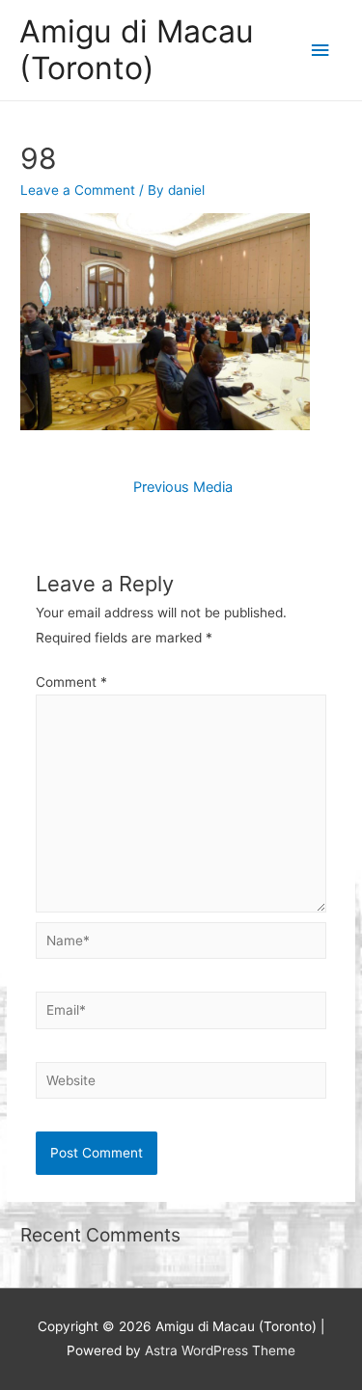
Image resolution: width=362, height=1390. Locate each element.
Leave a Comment (77, 190)
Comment (71, 682)
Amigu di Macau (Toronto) (136, 50)
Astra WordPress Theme (220, 1350)
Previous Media (183, 487)
